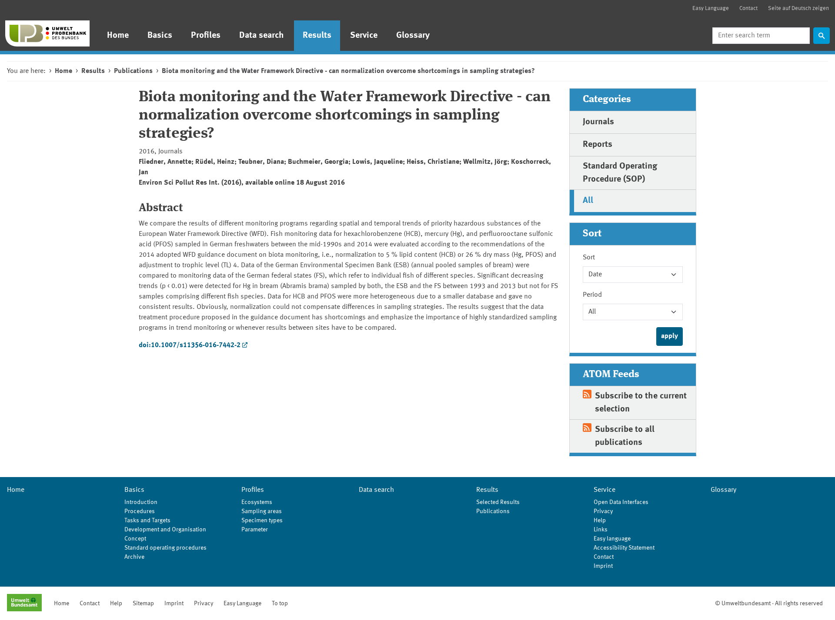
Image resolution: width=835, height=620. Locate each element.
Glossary (413, 35)
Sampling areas (261, 511)
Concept (135, 539)
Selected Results (498, 502)
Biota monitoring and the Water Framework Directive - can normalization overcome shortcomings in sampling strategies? (348, 71)
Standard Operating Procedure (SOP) (620, 173)
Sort (589, 257)
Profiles (205, 35)
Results (317, 35)
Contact (748, 8)
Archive (134, 557)
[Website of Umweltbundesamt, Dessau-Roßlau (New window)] (24, 603)
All (588, 200)
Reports (597, 144)
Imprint (603, 566)
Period (592, 295)
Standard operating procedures (165, 548)
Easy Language (710, 8)
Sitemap (143, 603)
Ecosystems (256, 502)
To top (280, 603)
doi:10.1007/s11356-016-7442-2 (189, 345)
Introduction (140, 502)
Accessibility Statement (624, 548)
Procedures (139, 511)
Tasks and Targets (147, 520)
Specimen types (262, 520)
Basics (159, 35)
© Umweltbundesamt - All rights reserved (769, 603)
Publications (133, 71)
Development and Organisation (165, 530)
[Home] (47, 33)
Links (601, 530)
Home (118, 35)
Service (363, 35)
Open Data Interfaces (621, 502)
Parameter (254, 530)
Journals (598, 122)
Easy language (612, 539)
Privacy (603, 511)
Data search (261, 35)
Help (600, 520)
